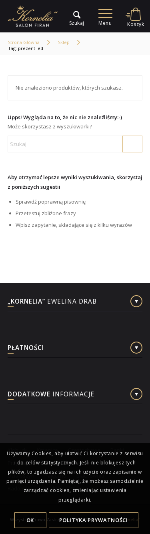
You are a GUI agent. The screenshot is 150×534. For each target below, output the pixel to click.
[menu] (73, 16)
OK (30, 520)
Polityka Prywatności (93, 520)
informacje (51, 394)
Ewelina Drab (52, 302)
